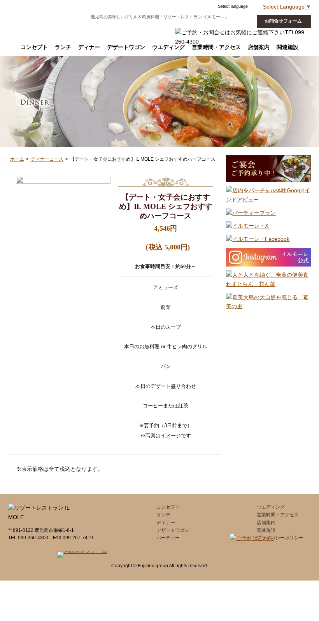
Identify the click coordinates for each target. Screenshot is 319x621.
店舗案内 (266, 522)
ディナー (89, 47)
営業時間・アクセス (278, 515)
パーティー (168, 537)
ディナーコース (47, 159)
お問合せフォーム (283, 21)
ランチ (63, 47)
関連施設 (266, 530)
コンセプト (34, 47)
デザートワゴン (126, 47)
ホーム (17, 159)
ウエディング (168, 47)
